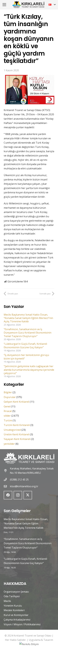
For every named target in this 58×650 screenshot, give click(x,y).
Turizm (8, 420)
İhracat (8, 411)
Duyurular (10, 397)
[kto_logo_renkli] (28, 4)
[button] (4, 4)
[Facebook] (8, 495)
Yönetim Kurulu (13, 605)
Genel (7, 406)
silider (7, 415)
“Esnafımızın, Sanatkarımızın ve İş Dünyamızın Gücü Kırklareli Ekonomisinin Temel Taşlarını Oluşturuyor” (27, 333)
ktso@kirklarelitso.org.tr (24, 486)
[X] (28, 495)
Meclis (7, 601)
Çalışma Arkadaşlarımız (17, 619)
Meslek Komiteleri (14, 610)
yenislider (9, 443)
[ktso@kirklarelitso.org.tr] (7, 486)
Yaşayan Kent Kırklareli (17, 439)
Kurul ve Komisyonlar (16, 615)
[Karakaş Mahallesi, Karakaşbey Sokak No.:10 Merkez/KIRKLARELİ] (7, 470)
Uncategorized (12, 429)
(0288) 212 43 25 (19, 479)
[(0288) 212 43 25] (7, 479)
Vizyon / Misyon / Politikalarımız (22, 624)
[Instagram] (18, 495)
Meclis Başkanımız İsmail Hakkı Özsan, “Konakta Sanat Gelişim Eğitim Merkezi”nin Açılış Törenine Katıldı (28, 318)
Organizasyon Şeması (16, 591)
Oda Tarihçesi (12, 596)
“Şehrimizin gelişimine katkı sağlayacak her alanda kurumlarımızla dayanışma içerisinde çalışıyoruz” (29, 370)
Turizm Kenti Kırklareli (17, 425)
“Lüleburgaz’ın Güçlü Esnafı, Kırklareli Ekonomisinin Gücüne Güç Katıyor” (25, 345)
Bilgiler (8, 392)
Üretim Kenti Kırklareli (16, 434)
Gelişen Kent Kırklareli (16, 401)
